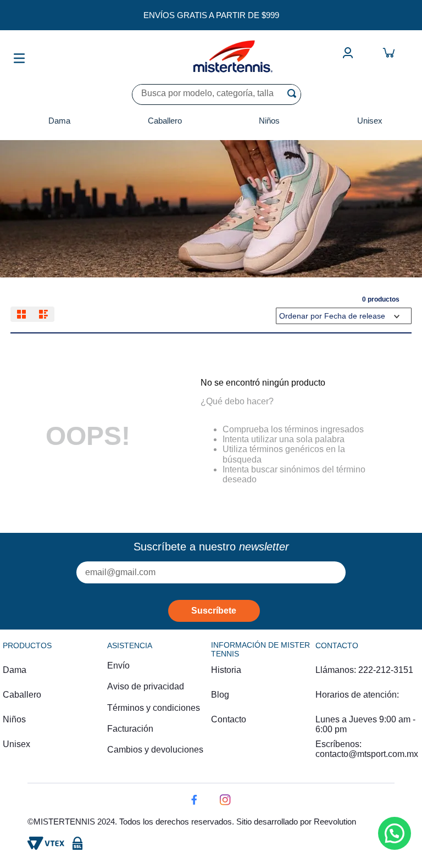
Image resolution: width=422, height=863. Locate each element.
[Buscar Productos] (294, 93)
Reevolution (335, 821)
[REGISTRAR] (214, 611)
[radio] (21, 314)
